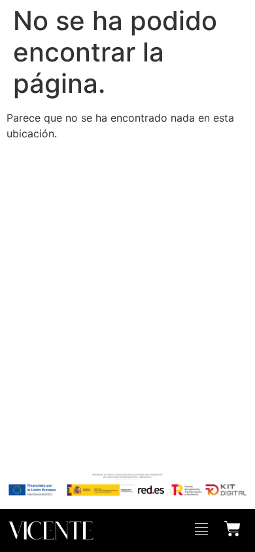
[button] (201, 530)
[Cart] (232, 527)
